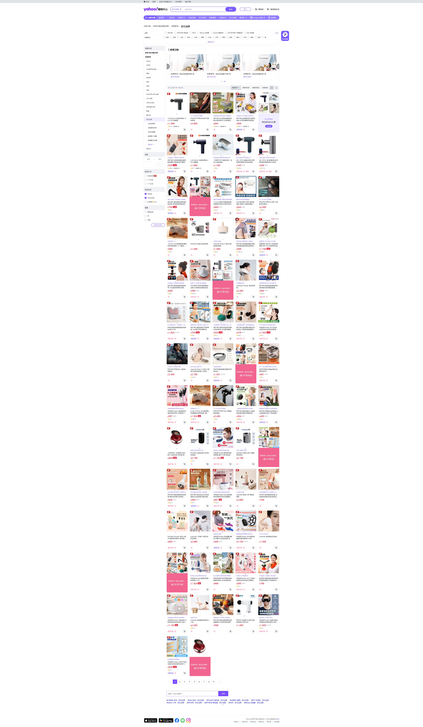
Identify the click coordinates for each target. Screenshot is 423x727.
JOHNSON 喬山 (151, 69)
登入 (245, 9)
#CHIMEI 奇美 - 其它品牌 (176, 700)
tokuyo (148, 61)
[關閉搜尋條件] (180, 9)
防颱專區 (212, 17)
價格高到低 (255, 87)
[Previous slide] (168, 103)
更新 (277, 719)
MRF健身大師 (150, 107)
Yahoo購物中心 (156, 9)
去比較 (268, 126)
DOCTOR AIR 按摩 (152, 94)
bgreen (148, 149)
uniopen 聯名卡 (259, 17)
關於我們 (245, 722)
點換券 (161, 17)
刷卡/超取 (233, 17)
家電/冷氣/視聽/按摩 (151, 53)
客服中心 (236, 722)
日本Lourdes (150, 103)
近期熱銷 (265, 87)
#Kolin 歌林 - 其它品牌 (196, 700)
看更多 (242, 17)
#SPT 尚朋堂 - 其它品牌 (260, 700)
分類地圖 (276, 722)
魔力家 (148, 115)
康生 (147, 82)
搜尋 (223, 693)
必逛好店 (222, 17)
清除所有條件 (158, 225)
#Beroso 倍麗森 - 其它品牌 (254, 702)
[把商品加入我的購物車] (185, 129)
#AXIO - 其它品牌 (235, 702)
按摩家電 (148, 57)
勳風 (147, 111)
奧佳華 (148, 77)
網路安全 (261, 722)
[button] (168, 66)
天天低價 (202, 17)
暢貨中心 (182, 17)
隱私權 (269, 722)
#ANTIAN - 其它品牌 (194, 702)
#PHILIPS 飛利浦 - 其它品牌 (217, 700)
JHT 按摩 (149, 98)
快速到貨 (192, 17)
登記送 (171, 17)
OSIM (148, 65)
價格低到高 (246, 87)
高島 (147, 86)
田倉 (147, 90)
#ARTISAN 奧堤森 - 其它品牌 (215, 702)
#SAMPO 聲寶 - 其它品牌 (239, 700)
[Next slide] (186, 103)
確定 (159, 165)
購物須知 (253, 722)
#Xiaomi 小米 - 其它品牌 (175, 702)
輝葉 (147, 73)
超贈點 (273, 17)
